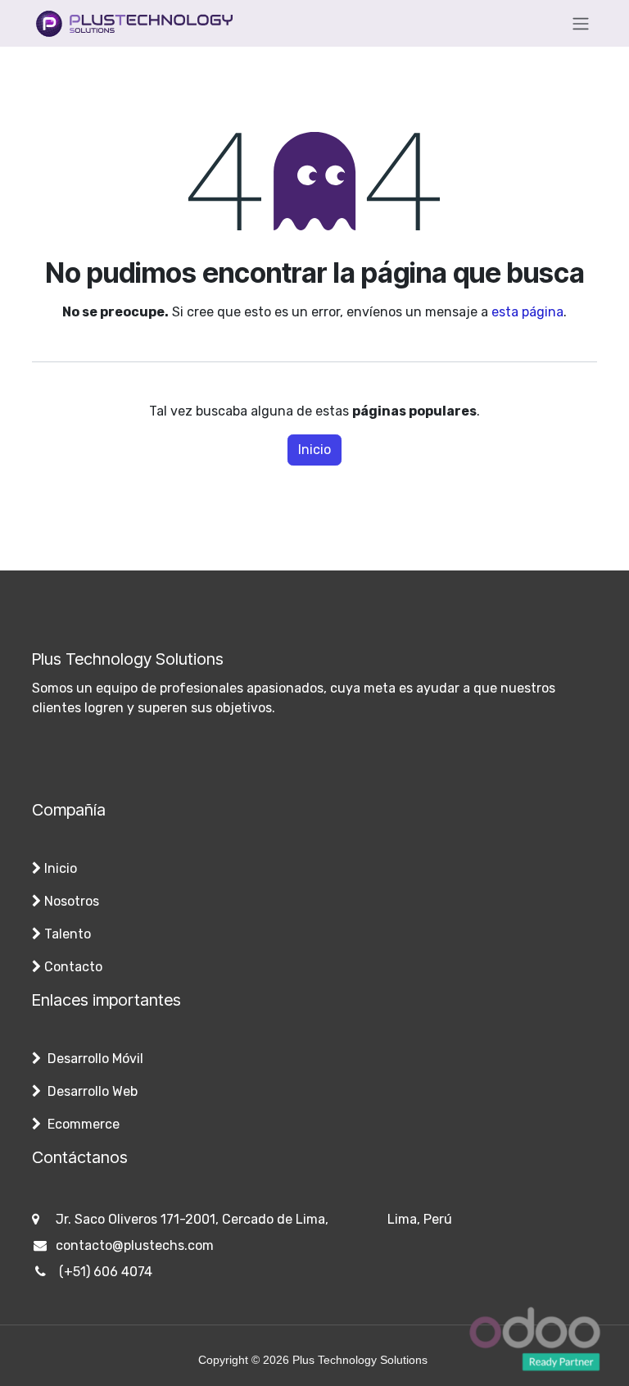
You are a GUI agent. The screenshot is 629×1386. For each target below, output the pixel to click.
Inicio (314, 449)
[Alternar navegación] (580, 23)
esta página (527, 312)
